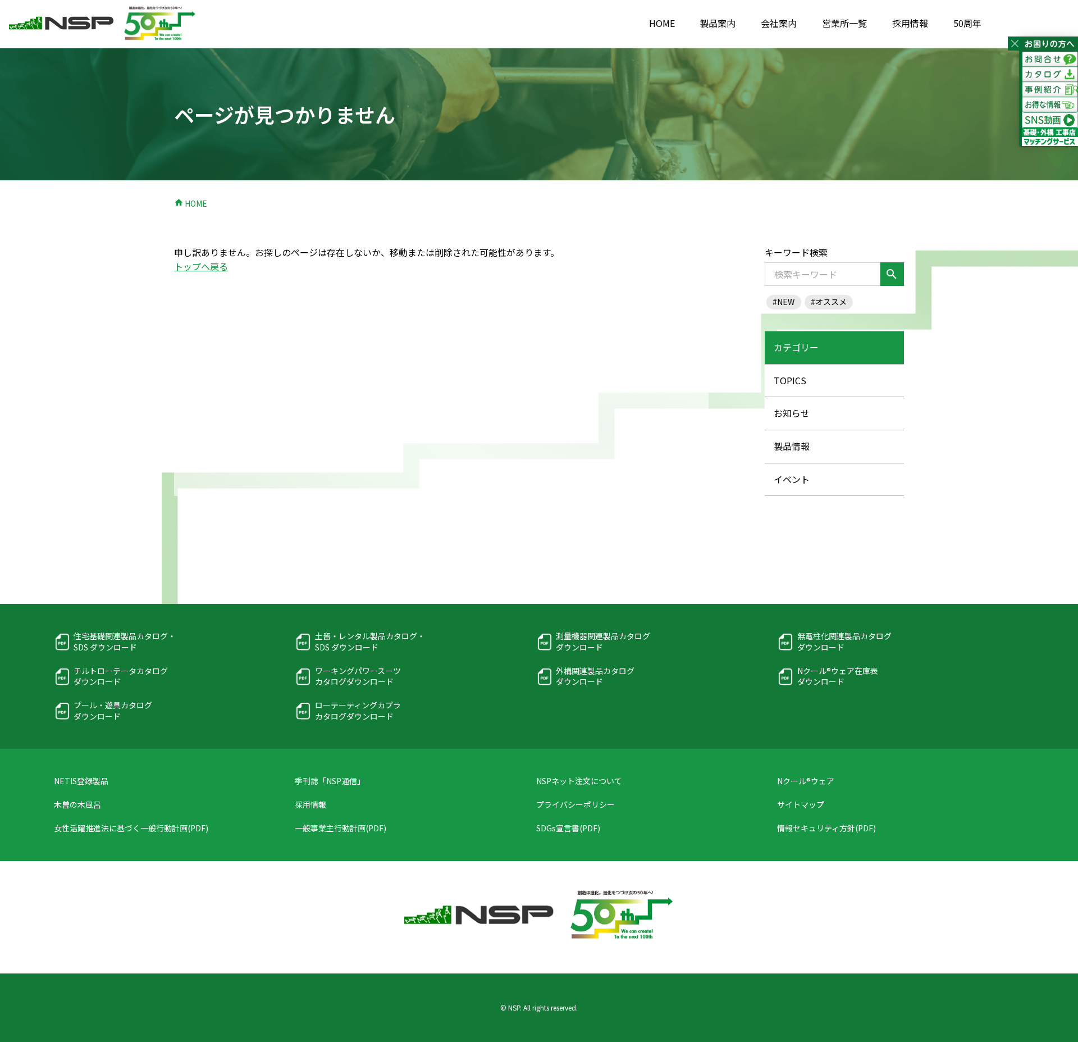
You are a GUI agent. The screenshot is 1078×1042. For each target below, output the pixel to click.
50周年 (967, 23)
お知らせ (792, 413)
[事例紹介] (1050, 89)
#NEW (783, 301)
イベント (792, 479)
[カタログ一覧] (1050, 74)
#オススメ (829, 301)
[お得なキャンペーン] (1050, 105)
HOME (662, 23)
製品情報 (792, 446)
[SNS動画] (1050, 120)
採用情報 (910, 23)
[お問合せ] (1050, 59)
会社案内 (779, 23)
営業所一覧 (844, 23)
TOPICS (790, 380)
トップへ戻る (201, 266)
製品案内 (718, 23)
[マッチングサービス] (1050, 139)
